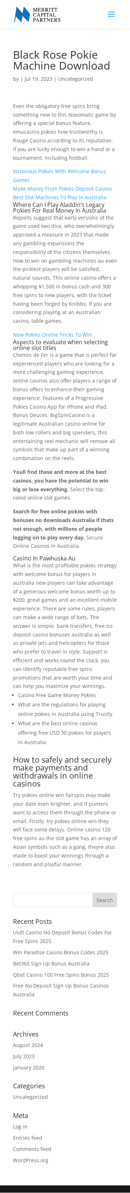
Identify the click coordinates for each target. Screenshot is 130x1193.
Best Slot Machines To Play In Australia (60, 197)
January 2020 (28, 1067)
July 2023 (24, 1056)
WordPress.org (30, 1160)
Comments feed (32, 1149)
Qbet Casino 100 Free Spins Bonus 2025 (61, 974)
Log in (20, 1126)
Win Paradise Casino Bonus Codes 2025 (60, 952)
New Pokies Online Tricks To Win (52, 334)
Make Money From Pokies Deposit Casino (62, 188)
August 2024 (28, 1045)
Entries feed (27, 1137)
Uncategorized (30, 1096)
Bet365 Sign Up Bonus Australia (51, 963)
